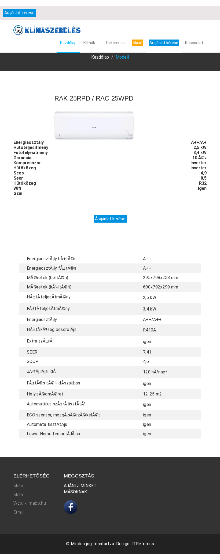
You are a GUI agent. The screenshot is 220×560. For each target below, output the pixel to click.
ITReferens (142, 543)
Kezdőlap (100, 57)
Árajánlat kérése (19, 12)
